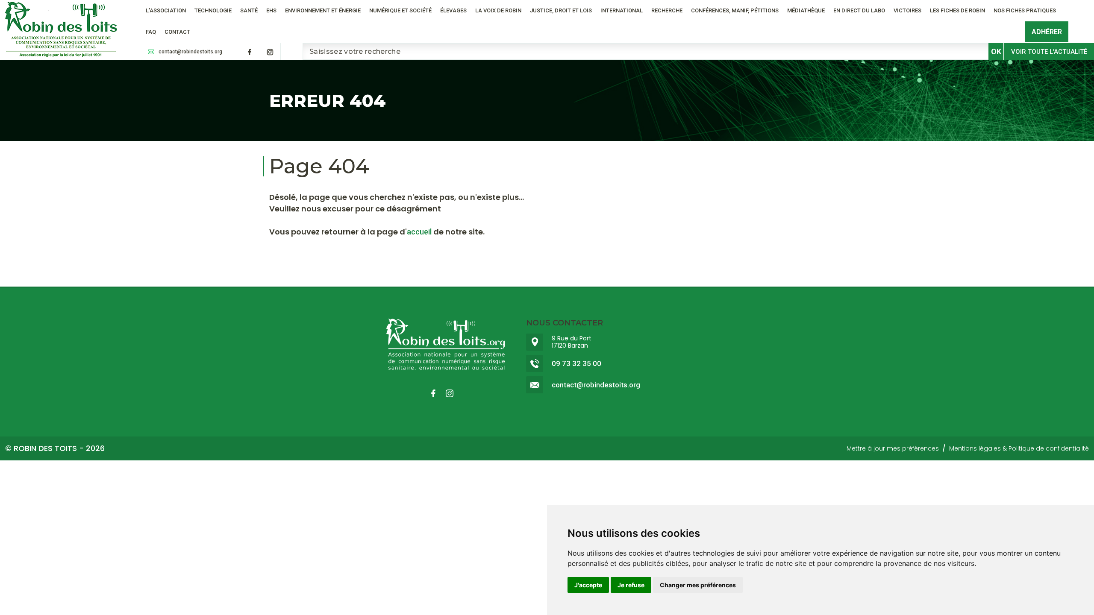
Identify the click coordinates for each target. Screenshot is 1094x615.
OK (996, 51)
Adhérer (1047, 32)
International (621, 10)
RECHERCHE (666, 10)
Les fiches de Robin (957, 10)
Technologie (213, 10)
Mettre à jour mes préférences (893, 448)
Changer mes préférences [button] (698, 585)
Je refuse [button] (631, 585)
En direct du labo (859, 10)
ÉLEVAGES (453, 10)
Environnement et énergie (323, 10)
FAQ (151, 32)
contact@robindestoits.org (190, 52)
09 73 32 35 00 (576, 363)
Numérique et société (400, 10)
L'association (166, 10)
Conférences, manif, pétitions (735, 10)
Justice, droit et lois (561, 10)
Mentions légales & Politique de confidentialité (1019, 448)
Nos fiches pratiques (1025, 10)
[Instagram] (270, 52)
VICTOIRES (907, 10)
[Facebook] (249, 52)
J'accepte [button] (588, 585)
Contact (177, 32)
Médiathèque (806, 10)
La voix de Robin (498, 10)
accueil (419, 231)
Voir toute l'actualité (1049, 52)
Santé (249, 10)
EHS (271, 10)
